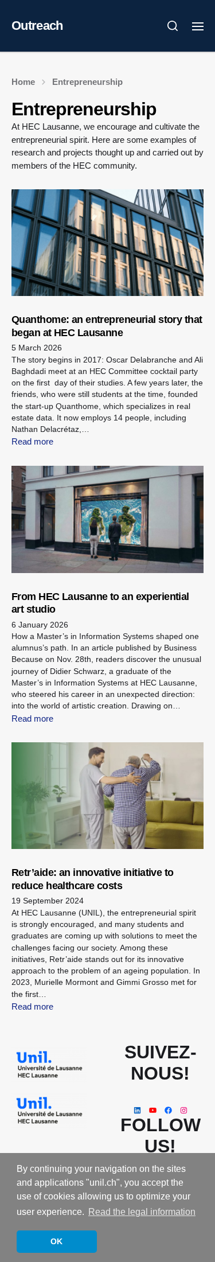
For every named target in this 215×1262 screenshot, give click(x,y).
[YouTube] (152, 1110)
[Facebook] (168, 1110)
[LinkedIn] (137, 1110)
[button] (173, 26)
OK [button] (56, 1241)
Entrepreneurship (87, 81)
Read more (32, 441)
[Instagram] (183, 1110)
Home (23, 81)
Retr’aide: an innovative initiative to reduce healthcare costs (92, 879)
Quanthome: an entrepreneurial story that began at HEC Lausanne (106, 326)
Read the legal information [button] (142, 1212)
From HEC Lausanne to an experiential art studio (100, 603)
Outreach (37, 26)
